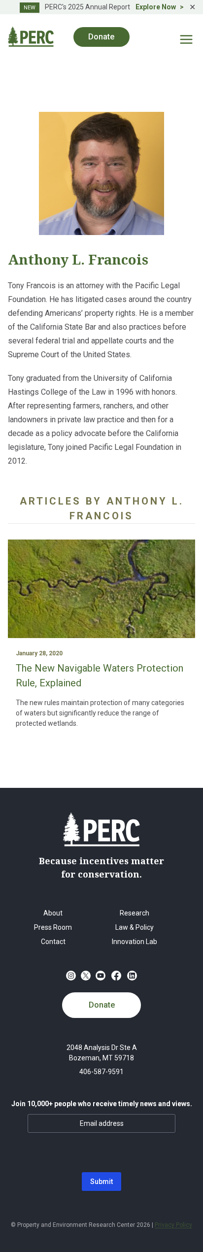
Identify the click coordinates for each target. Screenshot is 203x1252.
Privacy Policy (173, 1224)
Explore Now (155, 7)
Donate (102, 1005)
